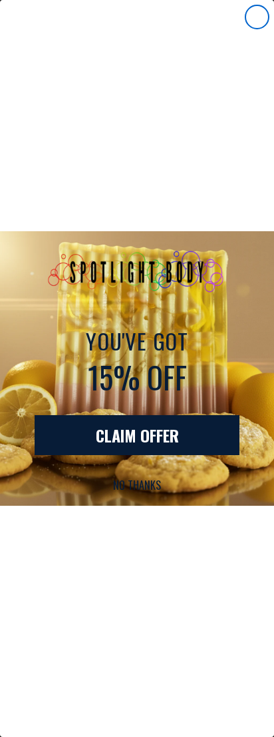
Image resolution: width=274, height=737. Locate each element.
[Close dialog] (257, 17)
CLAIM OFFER (137, 435)
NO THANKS (137, 485)
